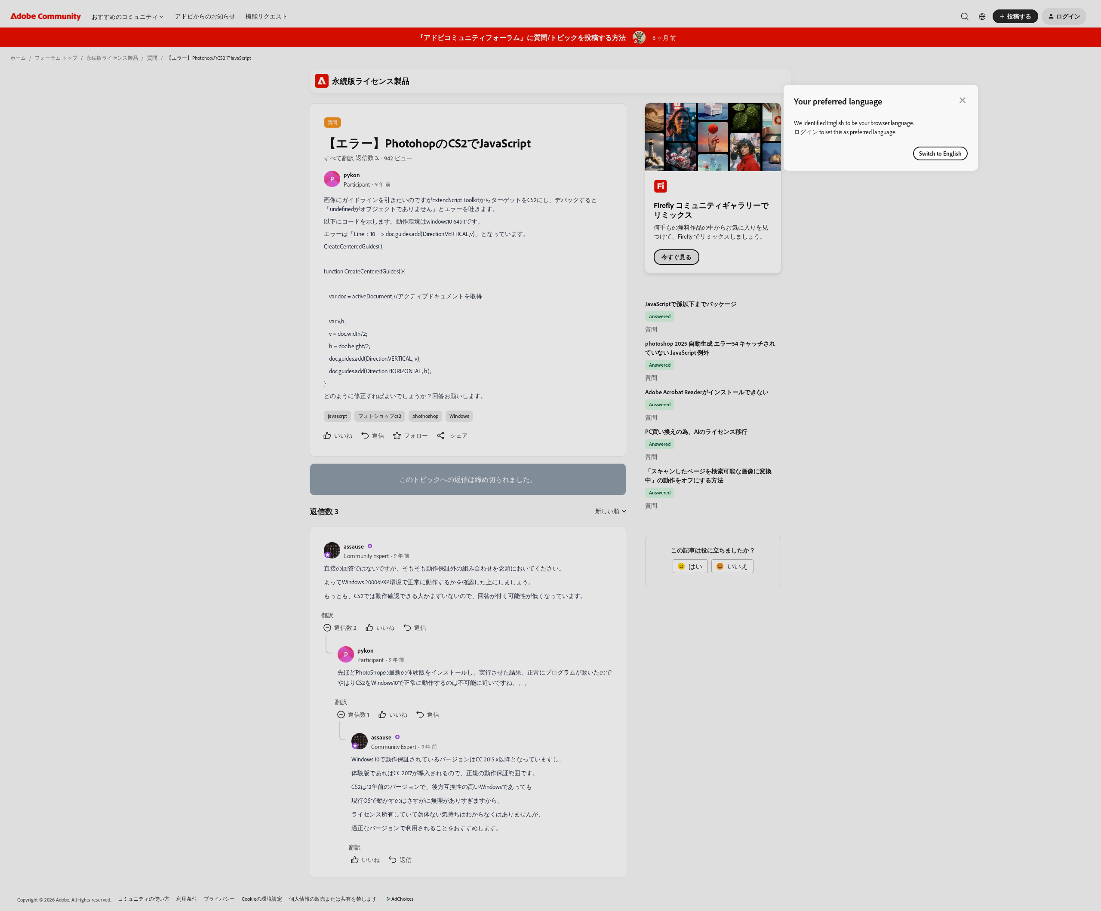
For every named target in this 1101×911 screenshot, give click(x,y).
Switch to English (940, 153)
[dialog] (881, 128)
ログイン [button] (806, 131)
